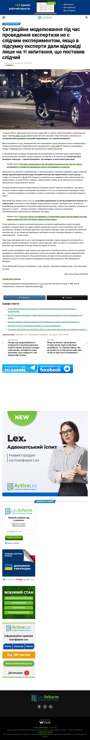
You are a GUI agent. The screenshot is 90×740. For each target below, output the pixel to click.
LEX (41, 286)
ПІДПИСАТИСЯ (14, 538)
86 (24, 177)
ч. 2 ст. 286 (55, 146)
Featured (20, 335)
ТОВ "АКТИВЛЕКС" (42, 728)
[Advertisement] (45, 392)
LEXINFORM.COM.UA (45, 732)
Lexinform (10, 65)
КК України (54, 335)
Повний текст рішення (11, 279)
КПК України (64, 335)
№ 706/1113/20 (20, 136)
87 (26, 177)
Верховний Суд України (39, 335)
